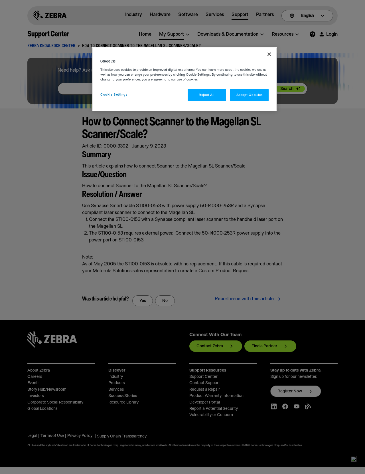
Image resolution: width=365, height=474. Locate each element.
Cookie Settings (113, 94)
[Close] (269, 54)
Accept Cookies (249, 94)
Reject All (207, 94)
